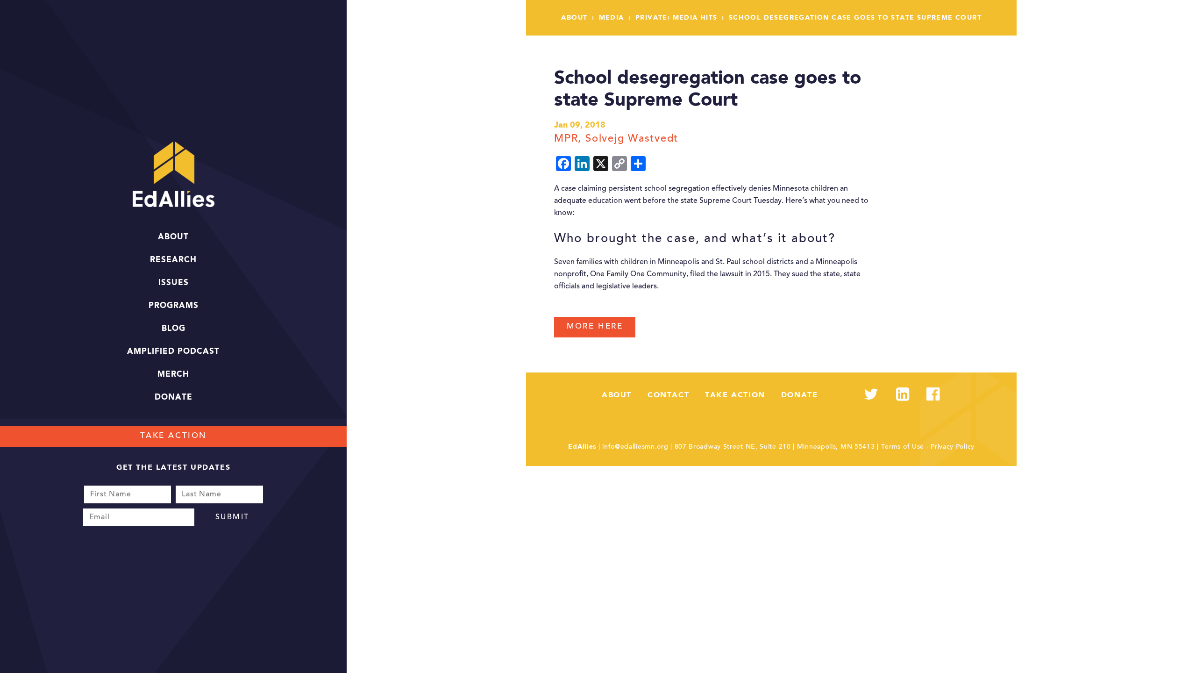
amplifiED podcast (173, 352)
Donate (173, 397)
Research (173, 260)
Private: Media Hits (676, 17)
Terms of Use (902, 447)
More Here (595, 327)
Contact (668, 395)
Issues (173, 283)
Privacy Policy (953, 447)
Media (611, 17)
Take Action (173, 436)
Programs (174, 306)
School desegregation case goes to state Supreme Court (855, 17)
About (173, 237)
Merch (173, 375)
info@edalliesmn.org (635, 447)
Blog (173, 329)
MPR (566, 139)
